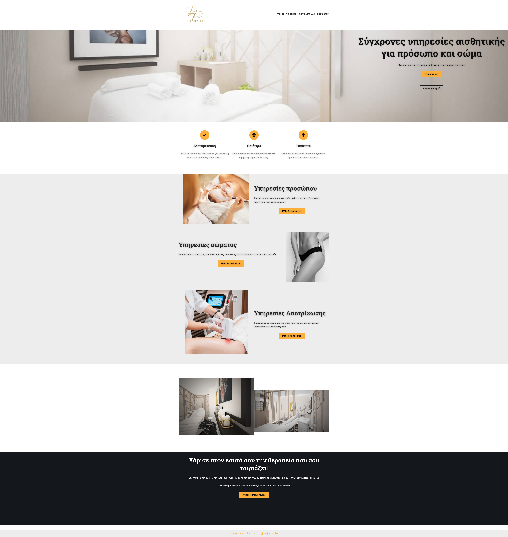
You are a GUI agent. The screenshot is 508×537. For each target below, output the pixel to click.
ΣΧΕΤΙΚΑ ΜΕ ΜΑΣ (307, 14)
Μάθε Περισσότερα (291, 211)
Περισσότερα (431, 74)
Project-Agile (270, 533)
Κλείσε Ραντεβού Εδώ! (254, 495)
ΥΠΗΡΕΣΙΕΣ (291, 14)
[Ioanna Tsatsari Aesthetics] (195, 14)
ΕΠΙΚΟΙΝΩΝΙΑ (323, 14)
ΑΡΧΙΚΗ (280, 14)
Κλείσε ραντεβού (431, 88)
